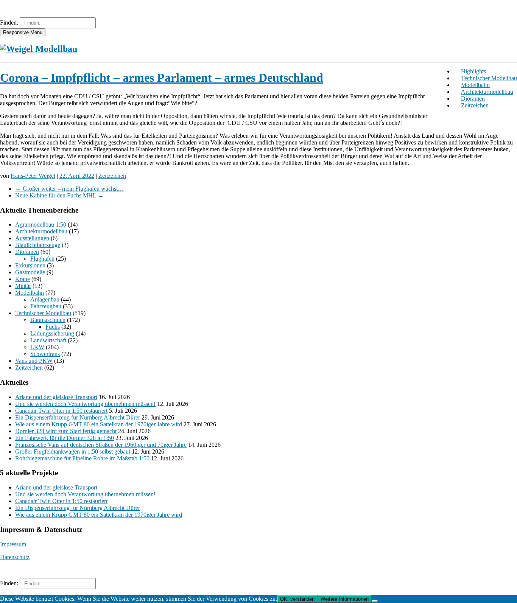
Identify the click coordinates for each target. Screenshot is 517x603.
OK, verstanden (297, 599)
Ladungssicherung (52, 333)
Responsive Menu (22, 32)
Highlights (473, 71)
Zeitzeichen (475, 105)
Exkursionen (30, 265)
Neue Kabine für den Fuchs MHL (59, 195)
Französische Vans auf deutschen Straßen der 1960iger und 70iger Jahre (101, 444)
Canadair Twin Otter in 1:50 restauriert (61, 410)
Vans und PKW (34, 360)
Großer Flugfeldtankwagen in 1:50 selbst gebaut (72, 451)
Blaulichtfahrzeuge (37, 245)
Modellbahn (475, 85)
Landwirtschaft (48, 340)
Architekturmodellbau (487, 92)
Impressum (13, 544)
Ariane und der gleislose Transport (56, 397)
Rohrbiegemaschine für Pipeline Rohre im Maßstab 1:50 (82, 458)
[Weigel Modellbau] (38, 49)
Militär (23, 286)
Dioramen (473, 98)
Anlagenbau (44, 299)
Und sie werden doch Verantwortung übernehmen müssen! (85, 404)
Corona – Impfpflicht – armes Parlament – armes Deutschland (161, 77)
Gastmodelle (30, 272)
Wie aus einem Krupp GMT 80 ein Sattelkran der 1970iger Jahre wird (98, 424)
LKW (37, 347)
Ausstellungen (32, 238)
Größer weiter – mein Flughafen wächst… (69, 188)
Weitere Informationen (345, 599)
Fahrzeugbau (45, 306)
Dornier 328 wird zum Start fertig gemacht (66, 431)
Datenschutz (15, 557)
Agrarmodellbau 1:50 (40, 224)
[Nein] (375, 601)
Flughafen (42, 258)
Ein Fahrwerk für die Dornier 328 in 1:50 (64, 438)
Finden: (9, 22)
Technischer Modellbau (489, 78)
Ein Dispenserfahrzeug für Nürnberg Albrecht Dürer (77, 417)
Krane (22, 279)
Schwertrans (45, 354)
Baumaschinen (47, 320)
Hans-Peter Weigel (33, 176)
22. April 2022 (76, 176)
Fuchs (52, 326)
